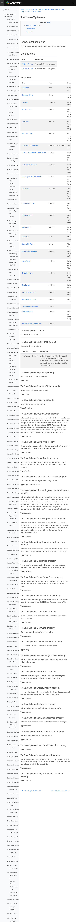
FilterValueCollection (13, 914)
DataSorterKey (13, 621)
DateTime (12, 629)
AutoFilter (12, 82)
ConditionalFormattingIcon (15, 415)
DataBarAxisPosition (13, 577)
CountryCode (13, 518)
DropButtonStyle (12, 722)
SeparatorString (27, 95)
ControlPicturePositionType (15, 484)
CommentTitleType (13, 406)
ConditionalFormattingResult (16, 424)
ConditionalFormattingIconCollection (18, 419)
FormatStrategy (27, 133)
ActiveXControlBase (13, 59)
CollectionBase (13, 355)
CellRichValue (13, 224)
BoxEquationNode (13, 165)
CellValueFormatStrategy (15, 231)
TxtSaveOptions (36, 11)
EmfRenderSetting (13, 745)
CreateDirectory (27, 273)
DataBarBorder (13, 580)
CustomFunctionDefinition (15, 541)
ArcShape (12, 69)
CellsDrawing (13, 253)
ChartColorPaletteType (14, 288)
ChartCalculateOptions (14, 279)
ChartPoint (12, 315)
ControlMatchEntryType (14, 471)
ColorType (12, 372)
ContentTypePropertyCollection (17, 454)
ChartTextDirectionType (14, 329)
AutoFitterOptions (12, 95)
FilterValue (12, 909)
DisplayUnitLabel (12, 697)
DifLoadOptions (12, 673)
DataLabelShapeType (14, 602)
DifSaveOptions (12, 677)
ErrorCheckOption (13, 821)
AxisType (11, 115)
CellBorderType (12, 221)
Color (10, 358)
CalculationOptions (13, 204)
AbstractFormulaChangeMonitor (17, 30)
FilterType (12, 907)
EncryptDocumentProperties (31, 323)
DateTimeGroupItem (13, 633)
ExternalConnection (13, 841)
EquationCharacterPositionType (17, 756)
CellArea (11, 216)
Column (11, 375)
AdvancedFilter (13, 66)
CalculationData (12, 199)
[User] (70, 3)
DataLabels (12, 604)
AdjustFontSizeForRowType (16, 63)
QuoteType (25, 121)
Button (11, 189)
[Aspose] (14, 2)
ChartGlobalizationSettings (15, 304)
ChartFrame (12, 299)
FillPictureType (13, 887)
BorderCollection (12, 158)
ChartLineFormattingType (15, 308)
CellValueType (13, 234)
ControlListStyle (12, 467)
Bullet (10, 181)
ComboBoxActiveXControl (15, 386)
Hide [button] (49, 22)
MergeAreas (26, 261)
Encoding (11, 748)
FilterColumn (13, 895)
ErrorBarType (13, 812)
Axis (10, 109)
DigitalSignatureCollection (15, 686)
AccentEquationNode (13, 48)
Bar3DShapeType (12, 128)
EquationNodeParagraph (15, 794)
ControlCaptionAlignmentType (16, 462)
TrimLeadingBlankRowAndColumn (34, 153)
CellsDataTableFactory (14, 251)
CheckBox (12, 339)
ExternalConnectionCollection (16, 849)
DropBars (12, 718)
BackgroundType (12, 123)
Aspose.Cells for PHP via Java (54, 9)
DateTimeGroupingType (14, 637)
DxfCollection (13, 725)
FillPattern (12, 884)
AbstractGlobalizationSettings (16, 35)
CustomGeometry (12, 546)
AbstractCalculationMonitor (15, 26)
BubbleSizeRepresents (14, 169)
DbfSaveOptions (12, 646)
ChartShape (12, 322)
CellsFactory (12, 259)
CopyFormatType (12, 513)
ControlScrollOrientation (14, 497)
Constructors (30, 29)
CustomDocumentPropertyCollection (18, 530)
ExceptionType (13, 832)
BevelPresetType (12, 144)
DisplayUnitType (12, 702)
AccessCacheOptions (14, 52)
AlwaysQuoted (27, 109)
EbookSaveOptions (13, 740)
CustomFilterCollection (14, 537)
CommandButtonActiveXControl (17, 391)
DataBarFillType (12, 589)
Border (11, 149)
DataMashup (13, 612)
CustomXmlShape (13, 567)
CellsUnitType (13, 265)
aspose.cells (11, 19)
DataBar (11, 573)
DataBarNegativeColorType (15, 593)
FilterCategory (13, 892)
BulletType (12, 184)
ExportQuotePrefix (28, 203)
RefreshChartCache (29, 299)
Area (10, 72)
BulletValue (12, 186)
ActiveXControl (13, 55)
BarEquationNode (12, 132)
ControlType (12, 504)
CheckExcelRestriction (30, 307)
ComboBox (12, 382)
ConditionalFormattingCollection (17, 411)
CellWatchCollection (13, 241)
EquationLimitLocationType (15, 782)
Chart (10, 272)
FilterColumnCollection (14, 899)
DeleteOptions (13, 662)
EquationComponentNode (15, 765)
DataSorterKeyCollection (15, 626)
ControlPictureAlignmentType (16, 480)
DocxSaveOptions (12, 715)
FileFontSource (12, 865)
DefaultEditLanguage (13, 650)
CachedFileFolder (28, 244)
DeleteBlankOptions (13, 659)
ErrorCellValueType (13, 816)
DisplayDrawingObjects (14, 693)
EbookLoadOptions (13, 736)
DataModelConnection (14, 616)
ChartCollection (12, 283)
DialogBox (12, 669)
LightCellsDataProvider (30, 145)
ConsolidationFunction (14, 445)
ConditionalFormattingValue (16, 428)
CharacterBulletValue (13, 269)
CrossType (12, 525)
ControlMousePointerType (15, 475)
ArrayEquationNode (13, 76)
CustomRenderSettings (14, 563)
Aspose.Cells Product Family (35, 9)
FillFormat (12, 881)
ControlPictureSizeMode (14, 488)
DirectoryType (13, 689)
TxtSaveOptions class (33, 25)
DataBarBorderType (13, 584)
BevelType (12, 146)
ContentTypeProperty (14, 450)
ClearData (25, 237)
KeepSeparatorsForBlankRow (32, 177)
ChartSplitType (13, 325)
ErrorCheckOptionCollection (16, 825)
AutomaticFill (13, 106)
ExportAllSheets (27, 215)
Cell (10, 213)
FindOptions (12, 921)
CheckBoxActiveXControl (15, 344)
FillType (11, 889)
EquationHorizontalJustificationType (18, 778)
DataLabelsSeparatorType (15, 609)
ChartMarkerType (12, 312)
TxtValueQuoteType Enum (59, 790)
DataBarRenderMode (14, 597)
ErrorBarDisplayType (13, 809)
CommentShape (12, 402)
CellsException (13, 256)
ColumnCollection (12, 379)
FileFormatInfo (13, 868)
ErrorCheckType (12, 829)
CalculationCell (13, 195)
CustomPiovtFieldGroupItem (16, 550)
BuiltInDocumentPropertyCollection (18, 174)
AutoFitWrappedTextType (15, 91)
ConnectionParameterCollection (17, 441)
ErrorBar (11, 805)
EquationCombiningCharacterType (18, 761)
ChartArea (12, 275)
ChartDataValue (12, 296)
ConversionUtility (12, 508)
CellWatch (12, 236)
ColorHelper (12, 366)
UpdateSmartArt (27, 311)
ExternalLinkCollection (14, 857)
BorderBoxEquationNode (15, 154)
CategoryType (13, 211)
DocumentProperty (13, 706)
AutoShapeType (12, 104)
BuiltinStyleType (12, 178)
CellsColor (12, 246)
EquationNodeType (13, 798)
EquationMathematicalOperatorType (18, 786)
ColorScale (12, 369)
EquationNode (13, 789)
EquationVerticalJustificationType (17, 802)
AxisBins (11, 112)
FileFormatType (12, 872)
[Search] (73, 3)
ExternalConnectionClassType (16, 845)
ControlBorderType (13, 458)
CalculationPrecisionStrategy (16, 208)
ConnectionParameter (14, 437)
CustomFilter (13, 533)
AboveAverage (13, 22)
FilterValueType (12, 918)
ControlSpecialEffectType (15, 501)
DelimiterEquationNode (14, 666)
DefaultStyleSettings (13, 655)
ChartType (12, 336)
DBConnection (13, 570)
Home (22, 9)
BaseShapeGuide (12, 136)
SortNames (26, 285)
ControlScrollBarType (13, 493)
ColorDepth (12, 361)
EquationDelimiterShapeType (16, 769)
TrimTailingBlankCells (29, 165)
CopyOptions (13, 516)
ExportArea (26, 189)
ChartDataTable (12, 292)
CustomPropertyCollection (15, 559)
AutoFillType (12, 79)
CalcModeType (13, 192)
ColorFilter (12, 364)
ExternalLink (12, 852)
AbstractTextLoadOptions (15, 43)
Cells (10, 243)
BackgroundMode (12, 119)
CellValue (11, 226)
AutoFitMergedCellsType (15, 86)
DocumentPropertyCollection (16, 710)
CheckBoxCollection (13, 348)
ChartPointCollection (13, 319)
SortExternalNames (28, 292)
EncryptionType (12, 752)
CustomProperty (12, 554)
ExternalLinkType (12, 861)
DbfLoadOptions (12, 642)
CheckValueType (12, 352)
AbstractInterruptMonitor (14, 39)
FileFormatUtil (13, 875)
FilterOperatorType (13, 904)
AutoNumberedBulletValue (15, 99)
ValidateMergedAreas (29, 251)
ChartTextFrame (12, 334)
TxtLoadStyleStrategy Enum (32, 790)
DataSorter (12, 619)
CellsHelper (12, 262)
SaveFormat (26, 227)
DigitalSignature (12, 682)
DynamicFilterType (13, 732)
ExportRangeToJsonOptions (16, 837)
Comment (12, 394)
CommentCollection (13, 398)
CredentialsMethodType (14, 523)
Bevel (10, 139)
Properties (29, 32)
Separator (25, 88)
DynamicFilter (13, 728)
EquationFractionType (14, 773)
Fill (9, 878)
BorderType (12, 161)
